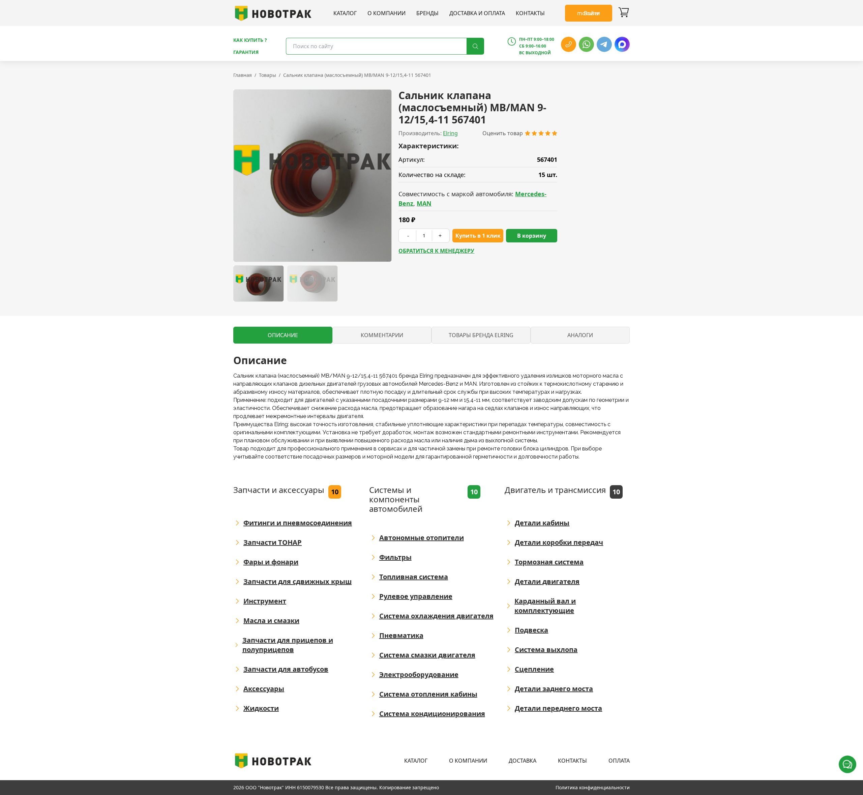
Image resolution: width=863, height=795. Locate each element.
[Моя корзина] (624, 13)
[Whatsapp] (586, 44)
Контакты (530, 13)
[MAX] (622, 44)
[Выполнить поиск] (475, 46)
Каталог (345, 13)
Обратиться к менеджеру (436, 251)
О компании (386, 13)
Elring (450, 133)
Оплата (619, 760)
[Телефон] (568, 44)
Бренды (427, 13)
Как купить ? (250, 40)
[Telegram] (604, 44)
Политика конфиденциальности (593, 787)
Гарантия (246, 52)
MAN (424, 203)
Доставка (522, 760)
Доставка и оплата (477, 13)
